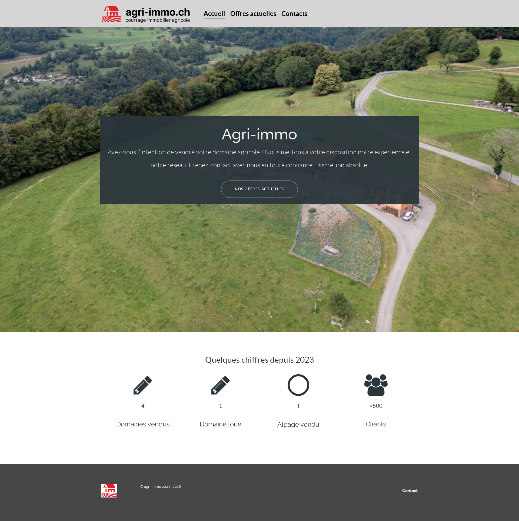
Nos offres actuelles (259, 189)
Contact (410, 490)
